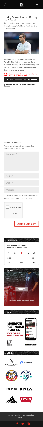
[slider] (34, 79)
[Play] (7, 79)
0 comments (10, 29)
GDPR (20, 418)
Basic (6, 26)
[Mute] (29, 79)
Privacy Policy (28, 415)
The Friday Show (32, 26)
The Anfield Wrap (13, 23)
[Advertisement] (21, 109)
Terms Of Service (13, 415)
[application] (21, 79)
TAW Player (20, 26)
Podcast (12, 26)
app (34, 23)
